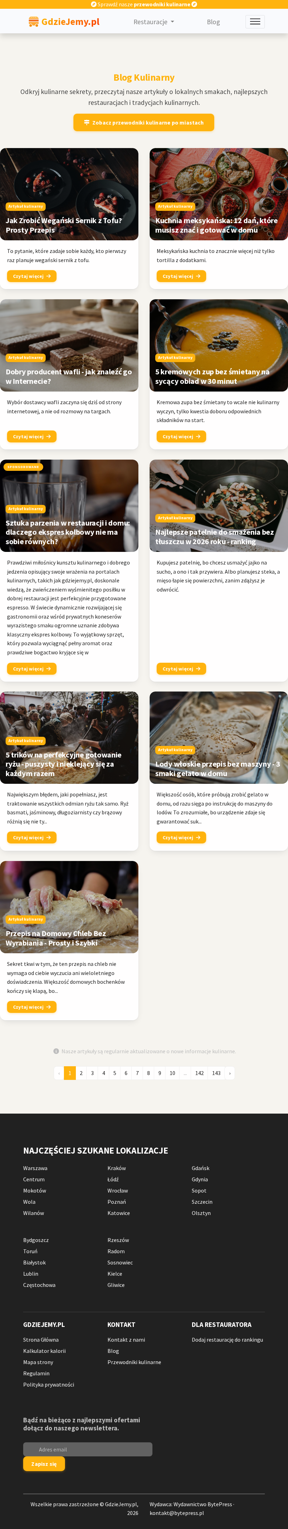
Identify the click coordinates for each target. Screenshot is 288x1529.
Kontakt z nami (126, 1339)
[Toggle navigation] (255, 22)
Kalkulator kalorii (44, 1350)
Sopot (199, 1190)
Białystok (34, 1262)
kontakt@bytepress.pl (177, 1512)
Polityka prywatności (48, 1384)
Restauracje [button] (151, 22)
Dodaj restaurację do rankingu (227, 1339)
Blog (213, 22)
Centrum (34, 1179)
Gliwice (116, 1284)
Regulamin (36, 1373)
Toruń (30, 1251)
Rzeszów (118, 1239)
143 (216, 1072)
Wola (29, 1201)
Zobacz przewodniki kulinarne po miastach (148, 122)
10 (172, 1072)
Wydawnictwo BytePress (203, 1504)
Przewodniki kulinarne (134, 1362)
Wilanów (33, 1212)
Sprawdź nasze (143, 4)
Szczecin (202, 1201)
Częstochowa (39, 1284)
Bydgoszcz (36, 1239)
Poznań (116, 1201)
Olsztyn (201, 1212)
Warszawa (35, 1167)
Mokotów (34, 1190)
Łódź (113, 1179)
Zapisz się (44, 1463)
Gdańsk (200, 1167)
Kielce (114, 1273)
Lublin (30, 1273)
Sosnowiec (120, 1262)
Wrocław (117, 1190)
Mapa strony (38, 1362)
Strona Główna (41, 1339)
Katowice (118, 1212)
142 (199, 1072)
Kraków (116, 1167)
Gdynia (200, 1179)
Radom (116, 1251)
